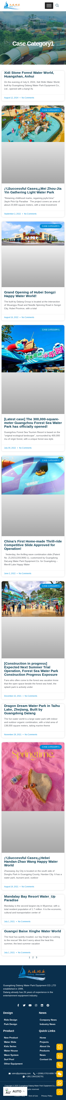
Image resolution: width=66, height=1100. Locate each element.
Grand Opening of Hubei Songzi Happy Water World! (30, 294)
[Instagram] (36, 1005)
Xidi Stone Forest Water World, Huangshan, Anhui (29, 74)
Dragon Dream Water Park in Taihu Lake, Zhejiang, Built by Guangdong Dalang (32, 709)
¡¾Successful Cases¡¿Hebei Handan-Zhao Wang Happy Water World (31, 861)
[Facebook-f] (18, 1005)
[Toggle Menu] (49, 5)
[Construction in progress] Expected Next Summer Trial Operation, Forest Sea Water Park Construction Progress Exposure (31, 669)
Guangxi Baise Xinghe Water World (32, 931)
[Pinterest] (47, 1005)
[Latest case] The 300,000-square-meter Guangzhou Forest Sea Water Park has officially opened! (33, 422)
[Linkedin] (42, 1005)
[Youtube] (30, 1005)
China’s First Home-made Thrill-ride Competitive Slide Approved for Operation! (33, 544)
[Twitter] (24, 1005)
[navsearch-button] (57, 5)
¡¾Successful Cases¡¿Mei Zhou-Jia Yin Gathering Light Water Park (33, 190)
